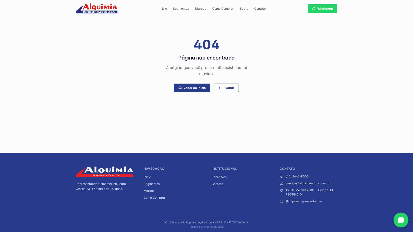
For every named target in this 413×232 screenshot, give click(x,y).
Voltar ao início (194, 88)
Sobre (244, 8)
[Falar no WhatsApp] (401, 220)
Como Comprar (223, 8)
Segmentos (181, 8)
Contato (260, 8)
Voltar (229, 88)
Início (163, 8)
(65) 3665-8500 (297, 176)
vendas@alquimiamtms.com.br (308, 183)
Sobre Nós (219, 177)
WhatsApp (325, 8)
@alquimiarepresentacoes (304, 201)
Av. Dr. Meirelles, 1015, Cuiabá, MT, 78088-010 (311, 192)
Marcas (200, 8)
